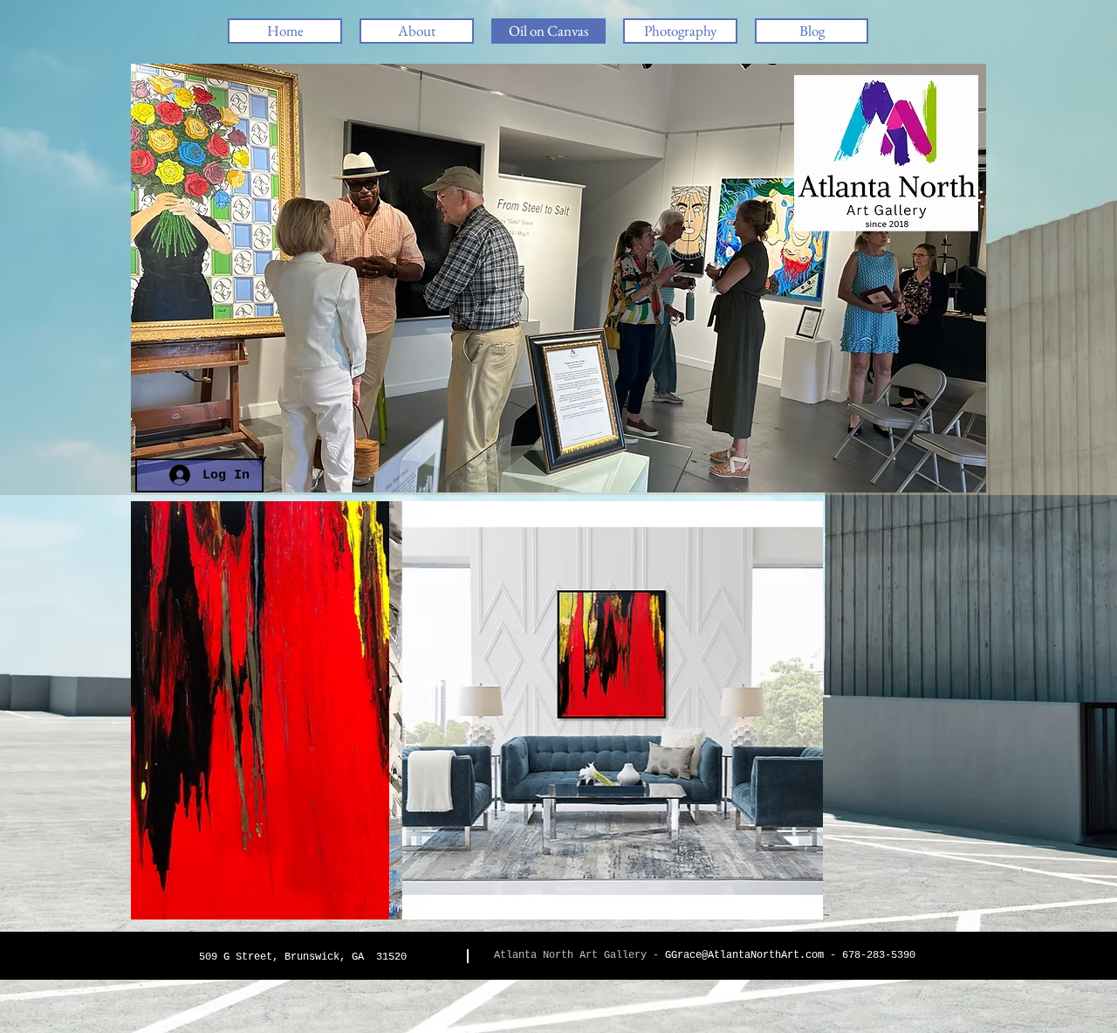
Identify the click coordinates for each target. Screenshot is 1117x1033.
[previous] (162, 719)
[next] (954, 719)
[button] (680, 31)
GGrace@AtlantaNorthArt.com (744, 955)
